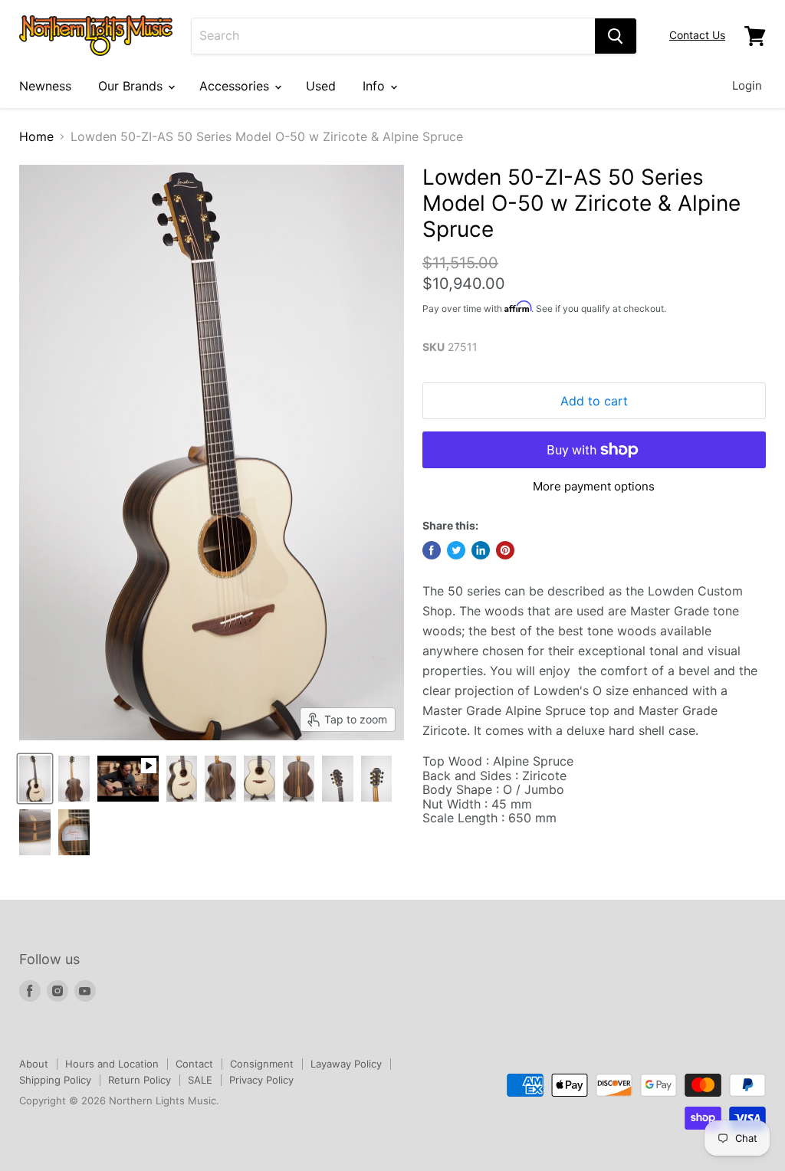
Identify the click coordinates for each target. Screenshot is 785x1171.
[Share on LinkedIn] (480, 550)
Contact (194, 1064)
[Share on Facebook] (431, 550)
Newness (45, 85)
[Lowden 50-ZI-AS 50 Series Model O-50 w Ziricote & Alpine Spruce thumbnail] (35, 778)
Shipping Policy (55, 1080)
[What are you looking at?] (615, 36)
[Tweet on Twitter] (456, 550)
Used (321, 85)
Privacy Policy (261, 1080)
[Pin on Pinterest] (505, 550)
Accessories (236, 85)
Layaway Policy (346, 1064)
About (33, 1064)
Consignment (262, 1064)
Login (747, 85)
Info (376, 85)
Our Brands (132, 85)
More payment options (594, 486)
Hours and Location (112, 1064)
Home (36, 136)
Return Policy (139, 1080)
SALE (200, 1080)
